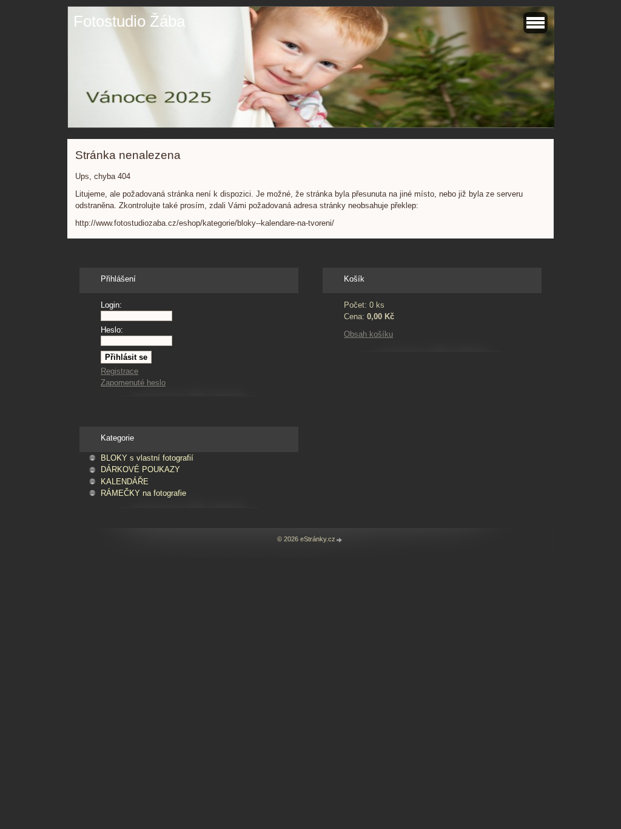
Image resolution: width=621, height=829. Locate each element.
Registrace (119, 371)
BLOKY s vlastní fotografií (147, 457)
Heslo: (112, 329)
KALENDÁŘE (125, 481)
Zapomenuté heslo (133, 382)
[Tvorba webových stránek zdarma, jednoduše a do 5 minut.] (339, 540)
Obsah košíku (368, 334)
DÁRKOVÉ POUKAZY (140, 469)
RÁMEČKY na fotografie (143, 493)
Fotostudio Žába (129, 21)
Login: (111, 305)
